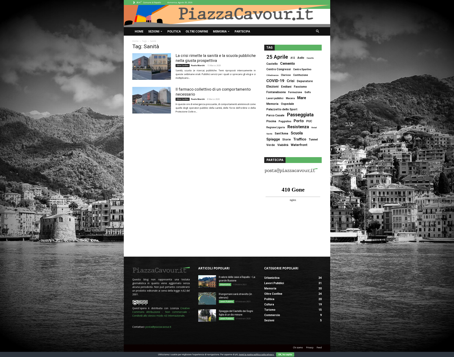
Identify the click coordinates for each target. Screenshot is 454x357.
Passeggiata (300, 115)
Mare (301, 98)
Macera (290, 98)
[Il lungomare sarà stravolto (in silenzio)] (207, 298)
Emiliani (286, 86)
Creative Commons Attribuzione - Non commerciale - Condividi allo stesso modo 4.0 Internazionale (161, 311)
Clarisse (286, 75)
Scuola (297, 133)
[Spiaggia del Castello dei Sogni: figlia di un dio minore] (207, 315)
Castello (272, 63)
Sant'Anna (281, 133)
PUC (309, 121)
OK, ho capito (285, 354)
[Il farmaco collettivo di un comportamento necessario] (151, 100)
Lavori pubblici (274, 98)
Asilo (300, 57)
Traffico (299, 139)
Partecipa (242, 31)
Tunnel (313, 139)
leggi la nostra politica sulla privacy (256, 354)
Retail (314, 127)
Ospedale (287, 104)
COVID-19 (275, 81)
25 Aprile (277, 57)
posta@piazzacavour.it (158, 326)
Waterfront (299, 145)
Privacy (309, 347)
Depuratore (305, 81)
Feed (319, 347)
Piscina (271, 121)
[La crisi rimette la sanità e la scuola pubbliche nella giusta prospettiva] (151, 66)
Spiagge (273, 139)
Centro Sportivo (302, 69)
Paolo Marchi (198, 65)
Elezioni (272, 86)
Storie (286, 139)
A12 (292, 57)
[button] (317, 31)
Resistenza (298, 127)
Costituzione (300, 75)
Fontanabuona (276, 92)
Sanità (269, 134)
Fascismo (300, 86)
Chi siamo (298, 347)
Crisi (290, 81)
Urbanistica (225, 284)
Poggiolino (285, 121)
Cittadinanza (272, 75)
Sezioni (153, 31)
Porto (299, 121)
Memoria (220, 31)
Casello (310, 58)
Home (139, 31)
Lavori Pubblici (226, 301)
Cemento (287, 63)
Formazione (295, 92)
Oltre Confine (183, 65)
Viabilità (282, 145)
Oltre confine (197, 31)
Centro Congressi (278, 69)
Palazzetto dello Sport (281, 109)
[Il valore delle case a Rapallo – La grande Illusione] (207, 281)
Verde (270, 145)
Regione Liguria (275, 127)
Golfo (307, 92)
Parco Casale (275, 115)
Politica (174, 31)
